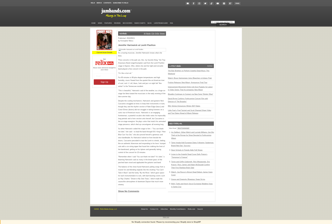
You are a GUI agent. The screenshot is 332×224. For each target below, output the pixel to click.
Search (200, 209)
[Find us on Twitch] (231, 3)
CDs (152, 33)
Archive (210, 66)
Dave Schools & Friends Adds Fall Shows (187, 150)
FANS (237, 3)
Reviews (117, 23)
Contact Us (154, 209)
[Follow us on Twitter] (206, 3)
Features (108, 23)
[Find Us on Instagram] (199, 3)
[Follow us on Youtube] (218, 3)
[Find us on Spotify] (224, 3)
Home (93, 23)
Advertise (164, 209)
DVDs (157, 33)
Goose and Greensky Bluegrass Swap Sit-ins (188, 179)
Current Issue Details (104, 52)
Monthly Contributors (178, 209)
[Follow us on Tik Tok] (212, 3)
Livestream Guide (161, 23)
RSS (171, 23)
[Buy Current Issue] (104, 49)
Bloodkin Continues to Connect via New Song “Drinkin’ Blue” (190, 94)
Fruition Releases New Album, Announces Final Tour (187, 82)
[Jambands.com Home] (117, 18)
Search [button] (222, 25)
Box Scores (127, 23)
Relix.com (191, 209)
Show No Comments (128, 191)
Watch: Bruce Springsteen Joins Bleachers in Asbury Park (190, 78)
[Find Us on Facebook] (194, 3)
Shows (162, 33)
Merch (99, 3)
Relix (93, 3)
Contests (107, 3)
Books (148, 33)
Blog (150, 23)
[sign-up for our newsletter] (188, 3)
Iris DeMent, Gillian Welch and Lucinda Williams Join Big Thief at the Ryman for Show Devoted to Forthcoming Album (192, 135)
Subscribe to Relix (120, 3)
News (100, 23)
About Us (144, 209)
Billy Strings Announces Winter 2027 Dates (184, 106)
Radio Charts (139, 23)
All (145, 33)
